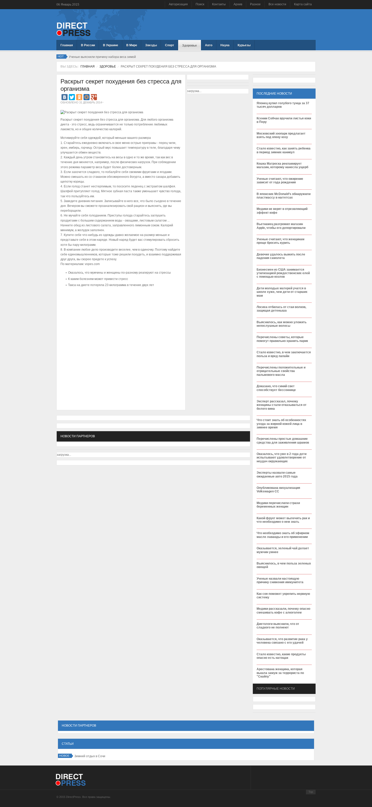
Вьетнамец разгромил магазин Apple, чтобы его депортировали (281, 225)
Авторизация (178, 4)
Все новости (277, 4)
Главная (87, 66)
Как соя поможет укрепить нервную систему (283, 595)
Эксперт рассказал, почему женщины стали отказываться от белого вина (281, 405)
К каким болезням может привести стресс (98, 279)
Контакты (219, 4)
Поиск (200, 4)
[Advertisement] (119, 303)
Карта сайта (303, 4)
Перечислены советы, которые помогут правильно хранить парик (282, 338)
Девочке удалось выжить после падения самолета (281, 256)
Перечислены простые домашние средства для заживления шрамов (283, 440)
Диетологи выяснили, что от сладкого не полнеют (278, 625)
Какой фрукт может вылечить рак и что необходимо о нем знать (283, 520)
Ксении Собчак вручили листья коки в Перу (284, 120)
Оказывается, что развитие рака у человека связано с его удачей (282, 640)
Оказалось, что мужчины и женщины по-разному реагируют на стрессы (119, 272)
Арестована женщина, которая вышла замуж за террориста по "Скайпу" (280, 672)
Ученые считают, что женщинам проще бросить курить (280, 241)
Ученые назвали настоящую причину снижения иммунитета (280, 580)
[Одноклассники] (79, 97)
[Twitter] (72, 97)
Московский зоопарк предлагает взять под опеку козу (281, 135)
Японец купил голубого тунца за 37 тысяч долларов (283, 104)
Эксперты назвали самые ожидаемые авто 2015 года (277, 474)
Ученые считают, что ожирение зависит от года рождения (280, 180)
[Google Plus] (94, 97)
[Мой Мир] (87, 97)
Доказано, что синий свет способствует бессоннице (276, 387)
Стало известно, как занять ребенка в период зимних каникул (284, 150)
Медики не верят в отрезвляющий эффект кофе (282, 210)
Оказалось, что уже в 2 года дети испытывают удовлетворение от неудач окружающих (281, 457)
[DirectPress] (73, 29)
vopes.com (92, 264)
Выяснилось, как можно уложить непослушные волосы (281, 324)
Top (310, 791)
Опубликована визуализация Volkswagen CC (278, 489)
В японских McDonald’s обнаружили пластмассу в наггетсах (284, 195)
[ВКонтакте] (64, 97)
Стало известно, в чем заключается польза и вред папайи (284, 354)
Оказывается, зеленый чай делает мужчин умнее (283, 550)
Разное (255, 4)
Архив (238, 4)
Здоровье (107, 66)
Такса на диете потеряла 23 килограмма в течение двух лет (111, 285)
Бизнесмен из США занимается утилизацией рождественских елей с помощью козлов (283, 273)
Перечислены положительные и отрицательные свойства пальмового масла (281, 371)
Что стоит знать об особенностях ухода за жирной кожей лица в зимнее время (281, 423)
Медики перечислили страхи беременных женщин (278, 504)
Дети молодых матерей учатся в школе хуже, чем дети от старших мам (282, 292)
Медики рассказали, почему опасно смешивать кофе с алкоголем (283, 610)
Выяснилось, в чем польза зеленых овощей (284, 565)
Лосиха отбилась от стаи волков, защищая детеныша (281, 308)
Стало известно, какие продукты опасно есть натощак (281, 656)
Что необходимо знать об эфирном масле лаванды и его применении (283, 534)
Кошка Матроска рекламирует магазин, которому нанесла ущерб (282, 165)
